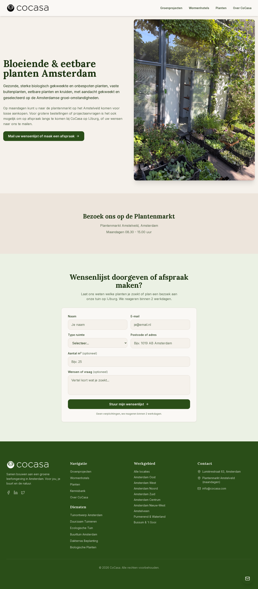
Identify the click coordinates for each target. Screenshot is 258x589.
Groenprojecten (171, 8)
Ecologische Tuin (81, 528)
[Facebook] (8, 493)
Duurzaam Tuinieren (83, 521)
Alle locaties (142, 471)
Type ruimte (76, 334)
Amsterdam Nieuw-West (149, 505)
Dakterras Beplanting (84, 540)
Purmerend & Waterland (149, 516)
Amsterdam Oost (145, 477)
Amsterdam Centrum (147, 499)
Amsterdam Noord (146, 488)
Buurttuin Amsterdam (83, 534)
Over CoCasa (242, 8)
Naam (72, 316)
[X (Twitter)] (23, 493)
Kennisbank (77, 491)
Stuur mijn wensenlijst (126, 404)
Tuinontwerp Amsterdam (86, 515)
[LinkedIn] (16, 493)
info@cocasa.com (214, 488)
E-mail (135, 316)
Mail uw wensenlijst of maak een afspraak (41, 136)
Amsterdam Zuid (144, 494)
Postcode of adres (144, 334)
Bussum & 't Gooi (145, 522)
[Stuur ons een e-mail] (247, 578)
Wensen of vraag (88, 372)
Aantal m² (82, 353)
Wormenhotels (199, 8)
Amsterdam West (145, 482)
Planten (221, 8)
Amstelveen (141, 511)
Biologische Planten (83, 547)
